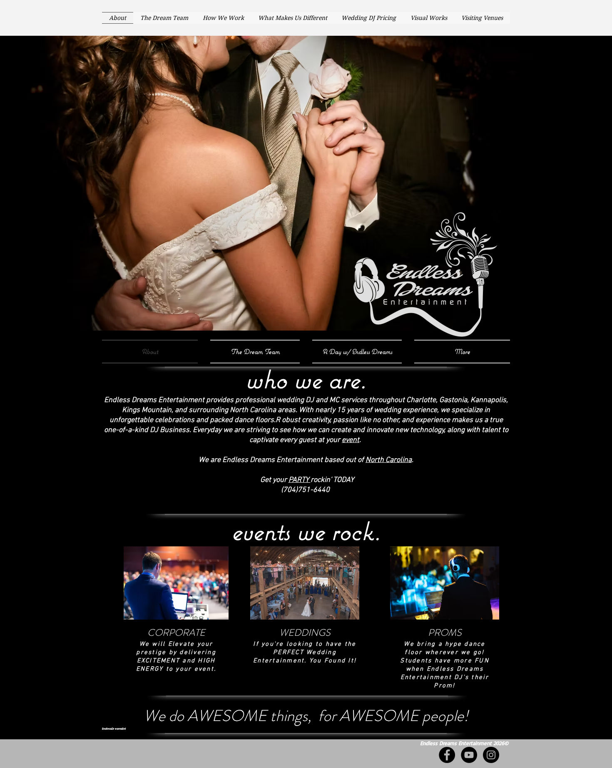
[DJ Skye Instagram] (491, 755)
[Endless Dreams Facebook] (447, 755)
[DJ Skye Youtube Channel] (469, 755)
